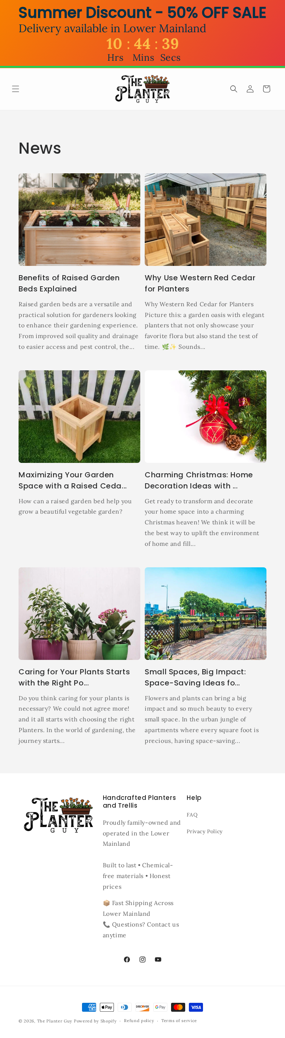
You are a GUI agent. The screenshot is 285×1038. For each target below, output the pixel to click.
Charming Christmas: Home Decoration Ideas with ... (199, 480)
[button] (15, 89)
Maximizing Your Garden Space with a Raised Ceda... (73, 480)
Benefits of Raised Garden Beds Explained (69, 283)
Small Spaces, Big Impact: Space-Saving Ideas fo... (195, 677)
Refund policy (139, 1020)
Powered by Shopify (95, 1021)
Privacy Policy (204, 831)
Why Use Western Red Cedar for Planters (200, 283)
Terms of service (179, 1020)
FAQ (192, 814)
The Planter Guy (55, 1021)
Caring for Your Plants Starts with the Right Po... (74, 677)
